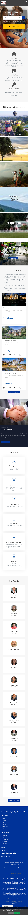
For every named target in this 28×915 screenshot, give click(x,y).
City (3, 822)
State (3, 818)
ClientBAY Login (16, 867)
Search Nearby (15, 26)
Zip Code (4, 824)
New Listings (14, 75)
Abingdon (4, 843)
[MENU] (26, 2)
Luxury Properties (14, 89)
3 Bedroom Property (9, 341)
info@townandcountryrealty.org (11, 858)
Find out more (14, 258)
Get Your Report (5, 442)
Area (3, 828)
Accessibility (7, 867)
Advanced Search (15, 21)
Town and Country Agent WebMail (14, 873)
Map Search (6, 21)
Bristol (3, 837)
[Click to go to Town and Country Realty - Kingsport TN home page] (3, 2)
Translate (24, 906)
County (4, 820)
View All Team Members (14, 800)
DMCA (11, 867)
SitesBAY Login (23, 867)
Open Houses (14, 58)
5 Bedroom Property (9, 373)
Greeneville (4, 841)
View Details (14, 597)
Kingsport (4, 835)
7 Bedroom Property (9, 308)
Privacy (3, 867)
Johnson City (5, 839)
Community (4, 826)
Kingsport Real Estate (10, 862)
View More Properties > (14, 392)
